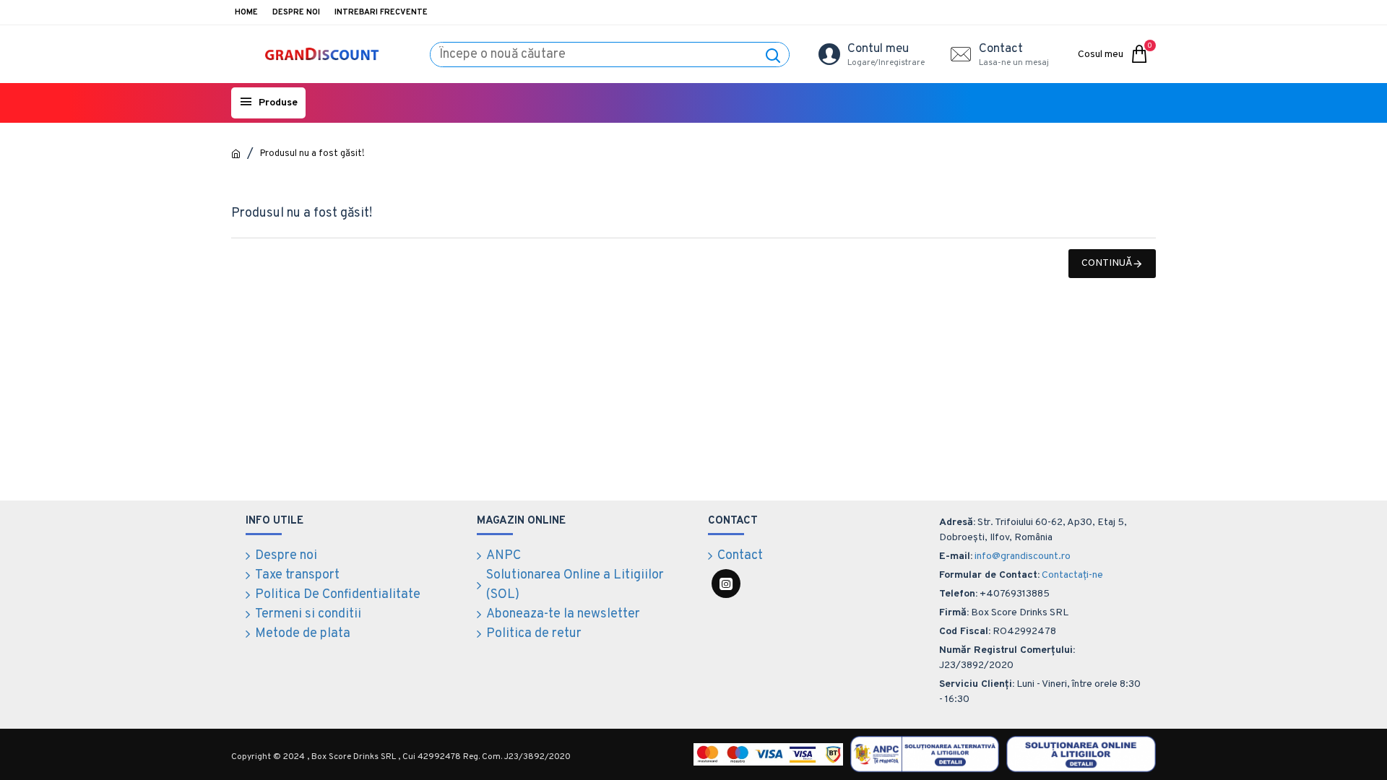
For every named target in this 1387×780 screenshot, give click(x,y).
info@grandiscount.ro (1023, 556)
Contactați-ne (1072, 575)
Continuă (1107, 263)
